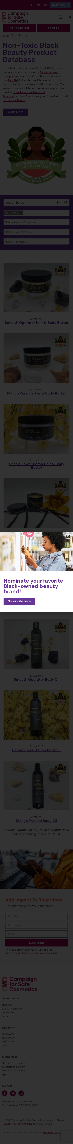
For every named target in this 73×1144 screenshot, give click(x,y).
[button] (68, 536)
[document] (36, 572)
